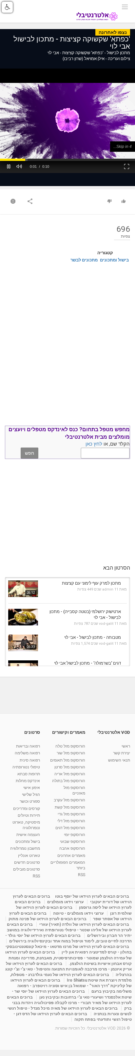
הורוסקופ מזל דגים (70, 828)
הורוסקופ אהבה (72, 848)
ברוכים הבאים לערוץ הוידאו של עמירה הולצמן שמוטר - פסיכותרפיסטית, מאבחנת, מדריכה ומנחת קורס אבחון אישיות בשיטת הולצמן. (68, 958)
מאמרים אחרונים (71, 855)
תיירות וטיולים (29, 815)
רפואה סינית (30, 760)
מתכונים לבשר (84, 260)
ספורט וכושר (30, 801)
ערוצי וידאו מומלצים (65, 902)
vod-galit (106, 624)
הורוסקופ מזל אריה (69, 774)
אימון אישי (31, 787)
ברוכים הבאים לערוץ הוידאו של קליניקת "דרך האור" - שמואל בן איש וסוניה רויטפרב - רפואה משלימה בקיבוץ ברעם (71, 986)
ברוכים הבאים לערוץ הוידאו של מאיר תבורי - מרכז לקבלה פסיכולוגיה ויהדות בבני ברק (69, 1003)
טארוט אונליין (29, 855)
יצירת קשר (121, 753)
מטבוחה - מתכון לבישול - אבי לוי (92, 637)
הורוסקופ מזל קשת (70, 807)
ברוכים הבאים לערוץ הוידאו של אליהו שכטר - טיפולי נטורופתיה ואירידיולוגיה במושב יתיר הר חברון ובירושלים (69, 930)
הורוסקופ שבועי (72, 841)
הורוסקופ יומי (74, 834)
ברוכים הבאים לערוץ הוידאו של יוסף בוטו (92, 896)
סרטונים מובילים (26, 869)
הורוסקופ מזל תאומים (67, 760)
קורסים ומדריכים (26, 808)
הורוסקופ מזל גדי (71, 814)
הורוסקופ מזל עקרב (69, 800)
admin (107, 589)
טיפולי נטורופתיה (26, 767)
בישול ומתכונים (114, 260)
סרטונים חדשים (27, 862)
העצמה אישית (28, 834)
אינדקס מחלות (28, 781)
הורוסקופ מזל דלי (71, 821)
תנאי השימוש (119, 760)
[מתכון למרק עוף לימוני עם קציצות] (23, 588)
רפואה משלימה (27, 753)
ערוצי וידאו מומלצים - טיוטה (78, 913)
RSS (81, 875)
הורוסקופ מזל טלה (70, 746)
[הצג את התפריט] (125, 6)
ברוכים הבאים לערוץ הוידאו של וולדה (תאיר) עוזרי (84, 924)
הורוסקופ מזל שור (71, 753)
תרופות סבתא (28, 774)
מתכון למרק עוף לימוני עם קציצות (91, 583)
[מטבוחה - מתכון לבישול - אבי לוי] (23, 643)
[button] (8, 166)
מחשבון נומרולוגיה (25, 848)
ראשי (126, 746)
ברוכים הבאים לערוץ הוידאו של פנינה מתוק (48, 919)
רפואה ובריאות (28, 746)
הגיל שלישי (31, 794)
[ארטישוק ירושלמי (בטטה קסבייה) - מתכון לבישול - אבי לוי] (23, 617)
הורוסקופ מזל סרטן (69, 767)
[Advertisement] (67, 342)
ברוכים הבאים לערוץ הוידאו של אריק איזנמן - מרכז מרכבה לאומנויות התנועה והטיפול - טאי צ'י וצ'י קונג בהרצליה (68, 969)
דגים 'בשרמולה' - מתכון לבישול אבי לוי (87, 663)
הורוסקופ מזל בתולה (68, 781)
